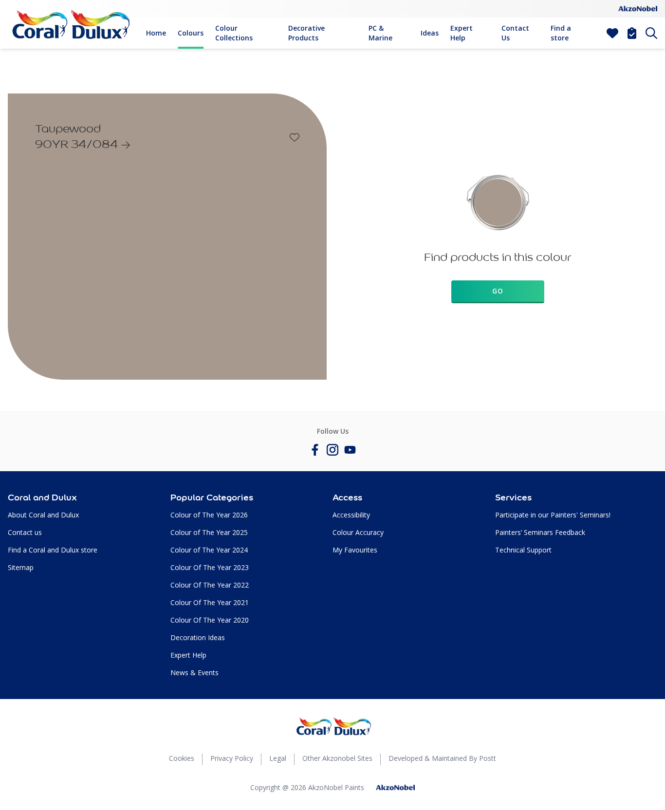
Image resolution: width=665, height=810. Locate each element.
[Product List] (632, 33)
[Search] (651, 33)
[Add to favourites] (294, 137)
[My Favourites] (612, 33)
